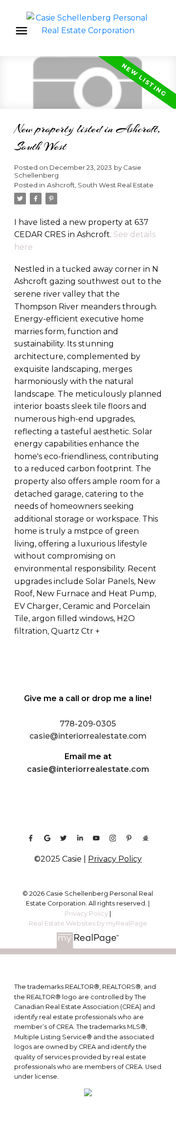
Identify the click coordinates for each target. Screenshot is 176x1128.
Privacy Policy (115, 859)
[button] (30, 838)
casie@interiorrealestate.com (88, 769)
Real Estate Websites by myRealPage (88, 923)
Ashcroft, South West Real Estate (100, 185)
